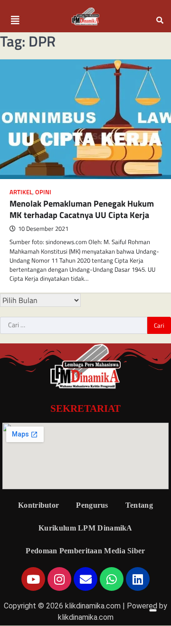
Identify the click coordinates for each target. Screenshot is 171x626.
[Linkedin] (138, 579)
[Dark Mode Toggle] (153, 610)
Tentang (139, 505)
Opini (43, 192)
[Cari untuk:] (73, 325)
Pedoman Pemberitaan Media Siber (85, 551)
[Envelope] (85, 579)
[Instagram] (59, 579)
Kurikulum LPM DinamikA (85, 528)
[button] (15, 20)
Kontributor (38, 505)
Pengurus (92, 505)
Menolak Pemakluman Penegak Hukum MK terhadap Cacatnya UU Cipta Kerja (82, 209)
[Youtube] (33, 579)
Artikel (21, 192)
